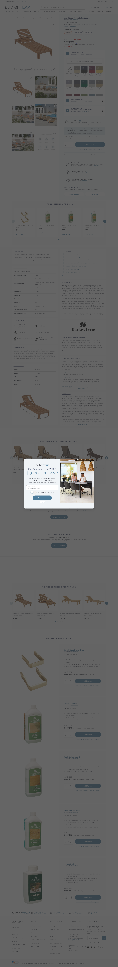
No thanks (42, 502)
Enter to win (42, 498)
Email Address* (32, 486)
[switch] (34, 492)
